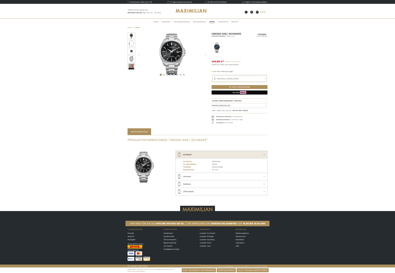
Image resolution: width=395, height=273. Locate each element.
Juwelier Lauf (205, 246)
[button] (239, 116)
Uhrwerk (187, 176)
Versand (131, 236)
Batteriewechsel (170, 243)
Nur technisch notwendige (199, 270)
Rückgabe (131, 240)
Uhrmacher (168, 246)
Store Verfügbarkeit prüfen (227, 101)
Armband (187, 154)
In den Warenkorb (239, 87)
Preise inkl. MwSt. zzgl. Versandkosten (225, 64)
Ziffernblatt (188, 191)
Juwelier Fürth (205, 243)
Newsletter (240, 240)
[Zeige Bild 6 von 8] (177, 75)
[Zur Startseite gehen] (191, 15)
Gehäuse (187, 184)
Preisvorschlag (221, 105)
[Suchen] (246, 12)
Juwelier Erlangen (207, 236)
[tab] (139, 131)
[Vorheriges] (138, 54)
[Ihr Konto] (251, 12)
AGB (237, 246)
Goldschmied (169, 236)
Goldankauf (168, 233)
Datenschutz (241, 236)
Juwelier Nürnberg (207, 240)
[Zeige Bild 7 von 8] (180, 75)
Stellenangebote (242, 233)
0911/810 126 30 (175, 223)
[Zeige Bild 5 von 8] (174, 75)
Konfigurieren (226, 270)
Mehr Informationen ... (139, 271)
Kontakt (131, 233)
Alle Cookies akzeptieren (252, 270)
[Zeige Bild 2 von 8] (164, 75)
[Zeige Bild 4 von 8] (170, 75)
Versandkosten (229, 266)
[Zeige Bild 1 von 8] (161, 75)
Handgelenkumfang (171, 249)
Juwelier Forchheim (207, 233)
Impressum (240, 243)
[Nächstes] (205, 54)
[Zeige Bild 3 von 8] (167, 75)
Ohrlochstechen (170, 240)
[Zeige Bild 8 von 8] (184, 75)
